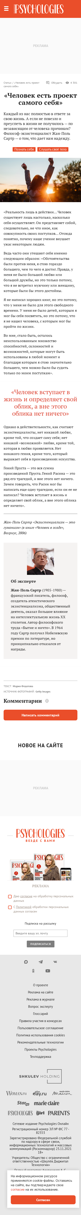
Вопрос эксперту (40, 1006)
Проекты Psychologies (40, 1049)
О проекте (40, 985)
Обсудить (56, 82)
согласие (26, 896)
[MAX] (26, 962)
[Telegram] (40, 962)
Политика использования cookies (40, 1035)
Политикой (24, 907)
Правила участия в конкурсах (40, 1021)
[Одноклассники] (33, 971)
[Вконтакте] (55, 962)
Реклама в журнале (41, 999)
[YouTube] (48, 971)
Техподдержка (40, 1056)
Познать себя (24, 149)
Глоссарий (40, 1014)
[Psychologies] (38, 8)
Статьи (7, 82)
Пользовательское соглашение (40, 1028)
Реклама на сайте (40, 992)
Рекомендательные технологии (40, 1042)
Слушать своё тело (53, 149)
